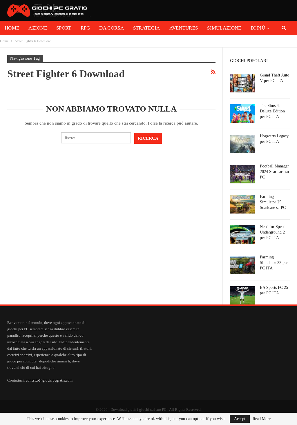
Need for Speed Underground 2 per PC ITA (272, 232)
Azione (37, 28)
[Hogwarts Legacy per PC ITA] (242, 144)
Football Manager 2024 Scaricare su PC (274, 171)
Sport (63, 28)
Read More (262, 419)
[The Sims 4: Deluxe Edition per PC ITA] (242, 113)
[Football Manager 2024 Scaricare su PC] (242, 174)
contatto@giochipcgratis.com (49, 380)
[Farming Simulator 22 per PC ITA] (242, 265)
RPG (85, 28)
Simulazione (224, 28)
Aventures (183, 28)
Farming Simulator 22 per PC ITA (274, 262)
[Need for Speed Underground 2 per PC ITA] (242, 234)
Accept (239, 419)
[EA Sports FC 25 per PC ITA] (242, 295)
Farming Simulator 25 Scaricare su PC (273, 202)
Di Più (258, 28)
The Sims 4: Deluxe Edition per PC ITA (272, 111)
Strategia (146, 28)
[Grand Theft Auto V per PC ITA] (242, 83)
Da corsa (111, 28)
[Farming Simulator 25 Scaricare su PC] (242, 204)
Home (12, 28)
